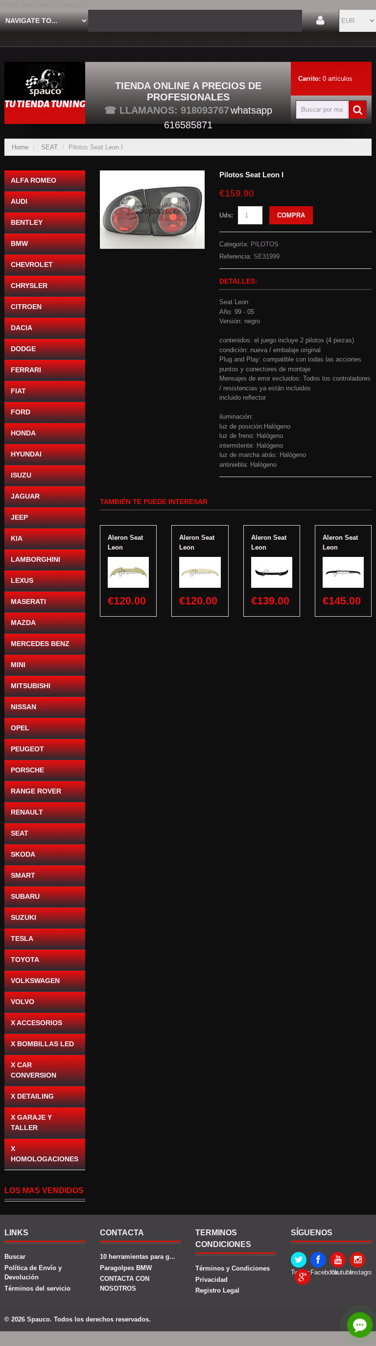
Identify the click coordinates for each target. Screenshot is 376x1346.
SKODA (23, 854)
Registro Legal (217, 1290)
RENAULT (27, 812)
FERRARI (26, 370)
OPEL (20, 728)
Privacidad (211, 1279)
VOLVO (22, 1002)
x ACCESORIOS (36, 1023)
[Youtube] (338, 1260)
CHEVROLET (32, 264)
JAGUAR (25, 496)
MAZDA (23, 622)
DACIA (21, 328)
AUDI (19, 201)
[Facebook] (318, 1260)
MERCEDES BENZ (40, 644)
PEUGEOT (27, 749)
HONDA (23, 433)
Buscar (14, 1256)
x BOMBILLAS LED (42, 1044)
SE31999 (267, 256)
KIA (17, 538)
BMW (19, 243)
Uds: (226, 215)
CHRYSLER (29, 285)
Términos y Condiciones (232, 1268)
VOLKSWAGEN (35, 981)
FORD (20, 412)
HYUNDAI (26, 454)
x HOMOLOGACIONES (44, 1154)
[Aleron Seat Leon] (128, 561)
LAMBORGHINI (35, 559)
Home (20, 147)
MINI (18, 665)
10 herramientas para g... (137, 1256)
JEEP (19, 517)
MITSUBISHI (30, 686)
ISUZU (21, 475)
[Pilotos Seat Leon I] (152, 175)
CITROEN (26, 307)
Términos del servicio (37, 1288)
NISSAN (23, 707)
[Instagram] (357, 1260)
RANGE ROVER (36, 791)
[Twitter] (298, 1260)
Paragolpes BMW (126, 1268)
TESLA (22, 938)
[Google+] (302, 1277)
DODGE (23, 349)
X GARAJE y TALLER (31, 1122)
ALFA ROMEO (33, 180)
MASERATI (28, 601)
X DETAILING (32, 1096)
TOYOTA (25, 959)
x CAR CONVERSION (33, 1070)
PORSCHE (27, 770)
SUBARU (25, 896)
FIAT (18, 391)
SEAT (49, 147)
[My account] (320, 21)
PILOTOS (265, 244)
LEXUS (22, 580)
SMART (23, 875)
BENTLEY (27, 222)
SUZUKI (23, 917)
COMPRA (291, 215)
